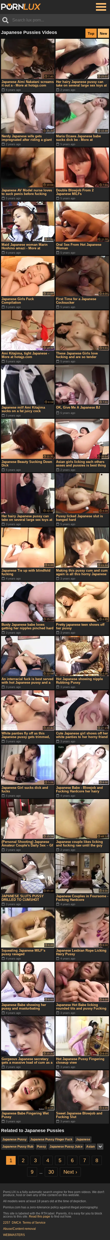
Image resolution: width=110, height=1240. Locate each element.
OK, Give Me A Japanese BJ (78, 407)
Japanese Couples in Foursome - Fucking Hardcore (82, 898)
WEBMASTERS (14, 1235)
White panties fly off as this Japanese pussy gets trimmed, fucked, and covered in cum (26, 735)
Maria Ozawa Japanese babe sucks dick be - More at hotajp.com (78, 138)
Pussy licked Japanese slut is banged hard (79, 518)
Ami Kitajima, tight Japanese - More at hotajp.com (25, 355)
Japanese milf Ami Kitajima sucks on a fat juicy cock (23, 409)
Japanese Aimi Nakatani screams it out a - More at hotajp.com (28, 83)
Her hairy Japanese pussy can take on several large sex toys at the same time (81, 84)
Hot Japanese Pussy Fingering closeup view (80, 1060)
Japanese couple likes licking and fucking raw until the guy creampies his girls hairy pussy (81, 844)
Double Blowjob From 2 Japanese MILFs (75, 192)
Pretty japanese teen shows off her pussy (80, 626)
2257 (6, 1222)
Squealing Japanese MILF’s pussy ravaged (23, 952)
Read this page (39, 1216)
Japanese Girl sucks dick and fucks (25, 789)
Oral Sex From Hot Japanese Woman (78, 246)
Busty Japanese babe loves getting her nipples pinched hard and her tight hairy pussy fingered (27, 626)
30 (51, 1172)
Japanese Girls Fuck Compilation (18, 300)
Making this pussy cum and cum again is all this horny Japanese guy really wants (82, 572)
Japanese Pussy (14, 1139)
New (103, 33)
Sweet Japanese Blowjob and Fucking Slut (79, 1115)
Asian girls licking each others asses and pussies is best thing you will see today (81, 464)
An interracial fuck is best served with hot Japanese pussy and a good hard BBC (27, 681)
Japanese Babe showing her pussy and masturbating (24, 1006)
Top (91, 33)
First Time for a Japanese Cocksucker (76, 300)
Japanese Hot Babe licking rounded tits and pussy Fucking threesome (81, 1007)
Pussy (41, 1146)
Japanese (83, 1139)
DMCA (16, 1222)
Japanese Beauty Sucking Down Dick (27, 463)
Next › (70, 1172)
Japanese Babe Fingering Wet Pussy (25, 1115)
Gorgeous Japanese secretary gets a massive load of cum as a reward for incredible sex (27, 1061)
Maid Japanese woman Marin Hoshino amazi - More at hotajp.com (25, 246)
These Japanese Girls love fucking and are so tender (77, 355)
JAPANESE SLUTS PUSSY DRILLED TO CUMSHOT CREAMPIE (23, 898)
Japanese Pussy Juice (66, 1146)
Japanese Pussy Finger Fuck (51, 1139)
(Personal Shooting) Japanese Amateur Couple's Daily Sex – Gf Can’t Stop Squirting (27, 844)
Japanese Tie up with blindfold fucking (26, 572)
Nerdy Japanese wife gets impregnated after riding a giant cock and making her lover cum (27, 138)
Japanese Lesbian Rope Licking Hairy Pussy (81, 952)
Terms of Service (34, 1222)
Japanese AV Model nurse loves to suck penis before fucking (27, 192)
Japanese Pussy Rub (17, 1146)
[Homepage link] (21, 7)
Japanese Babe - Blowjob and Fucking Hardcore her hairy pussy (79, 789)
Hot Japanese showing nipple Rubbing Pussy (79, 680)
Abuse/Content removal (19, 1229)
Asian (90, 1146)
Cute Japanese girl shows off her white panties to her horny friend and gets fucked (82, 735)
